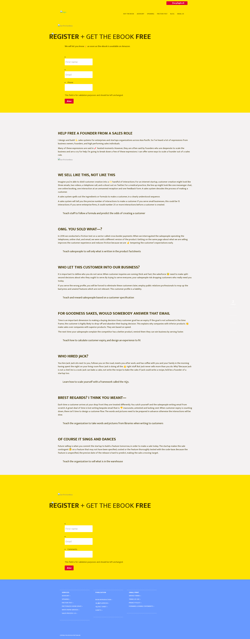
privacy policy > (135, 602)
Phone (70, 82)
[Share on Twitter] (233, 319)
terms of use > (134, 599)
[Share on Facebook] (233, 312)
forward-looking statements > (141, 606)
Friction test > (67, 602)
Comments (72, 549)
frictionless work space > (72, 606)
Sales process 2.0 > (69, 613)
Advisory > (66, 595)
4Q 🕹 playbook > (102, 603)
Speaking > (66, 599)
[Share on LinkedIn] (233, 327)
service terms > (135, 595)
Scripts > (98, 610)
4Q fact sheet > (101, 606)
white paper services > (70, 609)
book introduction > (103, 599)
